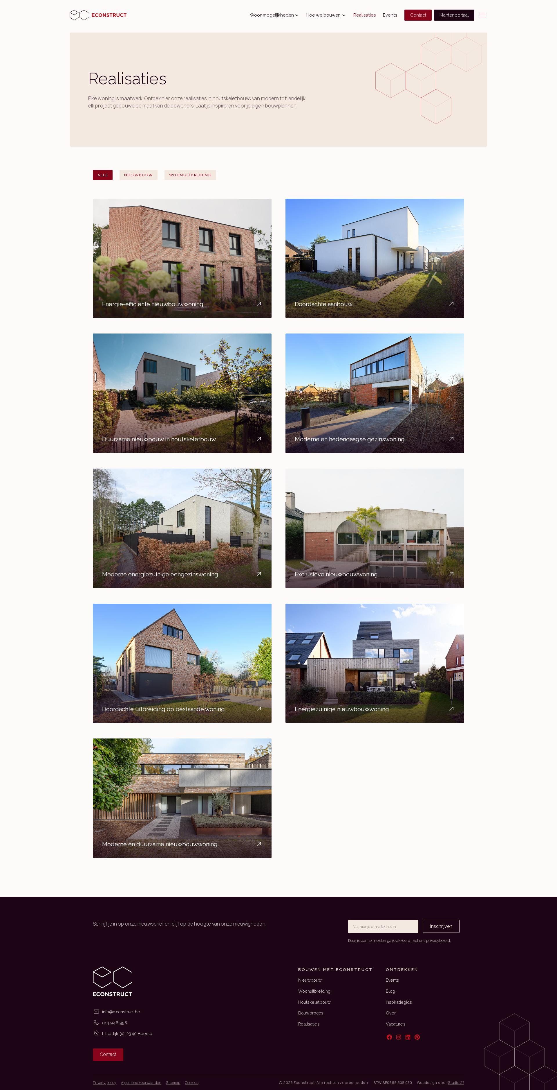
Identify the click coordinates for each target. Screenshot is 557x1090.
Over (391, 1012)
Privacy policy (104, 1082)
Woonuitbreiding (314, 991)
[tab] (103, 175)
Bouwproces (311, 1012)
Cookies (191, 1082)
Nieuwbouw (310, 980)
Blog (390, 991)
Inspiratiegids (399, 1002)
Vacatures (396, 1023)
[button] (274, 15)
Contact (418, 15)
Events (390, 15)
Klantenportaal (454, 15)
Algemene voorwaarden (141, 1082)
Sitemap (173, 1082)
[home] (98, 15)
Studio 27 (456, 1082)
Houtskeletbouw (314, 1002)
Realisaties (364, 15)
